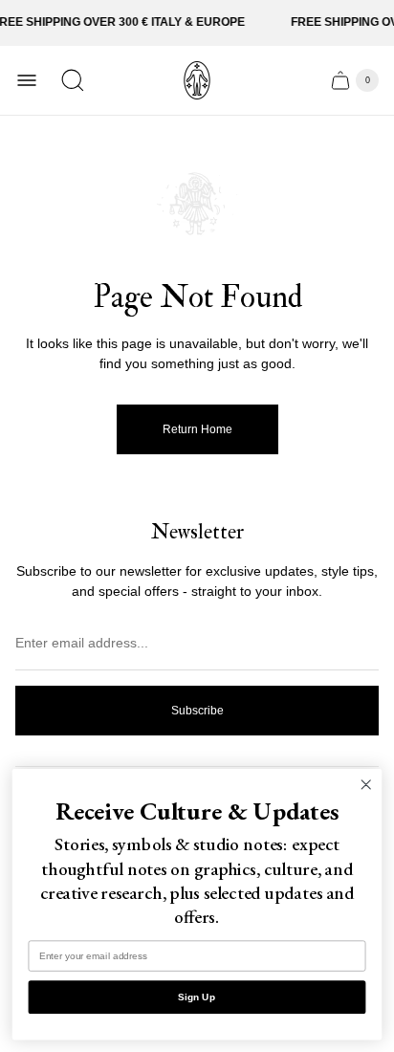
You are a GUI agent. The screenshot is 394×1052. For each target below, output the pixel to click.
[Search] (73, 80)
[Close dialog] (366, 785)
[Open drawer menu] (27, 80)
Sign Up (196, 997)
